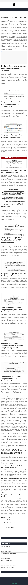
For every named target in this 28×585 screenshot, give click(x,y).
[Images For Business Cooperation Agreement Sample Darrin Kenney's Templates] (14, 57)
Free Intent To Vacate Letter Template (8, 555)
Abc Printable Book (8, 524)
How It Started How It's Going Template (8, 548)
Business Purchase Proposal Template (8, 565)
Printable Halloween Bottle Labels (7, 567)
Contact (8, 579)
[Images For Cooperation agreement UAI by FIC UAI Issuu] (14, 195)
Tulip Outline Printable (5, 558)
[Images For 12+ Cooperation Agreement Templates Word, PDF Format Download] (14, 299)
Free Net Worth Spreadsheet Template (8, 553)
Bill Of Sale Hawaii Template (9, 522)
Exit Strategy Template (5, 562)
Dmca (4, 579)
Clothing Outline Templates (6, 551)
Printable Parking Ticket (5, 546)
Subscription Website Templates (10, 519)
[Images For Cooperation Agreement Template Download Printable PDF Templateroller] (14, 93)
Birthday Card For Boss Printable (11, 530)
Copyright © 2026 (14, 583)
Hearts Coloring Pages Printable (7, 560)
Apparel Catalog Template (9, 527)
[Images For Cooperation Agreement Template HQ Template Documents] (14, 126)
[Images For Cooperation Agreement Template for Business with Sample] (14, 161)
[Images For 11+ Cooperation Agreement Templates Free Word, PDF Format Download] (14, 229)
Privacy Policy (13, 579)
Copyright (20, 579)
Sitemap (24, 579)
